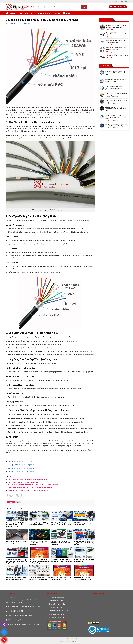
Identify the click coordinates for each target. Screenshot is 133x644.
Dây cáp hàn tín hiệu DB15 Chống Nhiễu (21, 465)
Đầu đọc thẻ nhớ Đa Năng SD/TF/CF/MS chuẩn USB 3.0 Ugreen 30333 (116, 117)
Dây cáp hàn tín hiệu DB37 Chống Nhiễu (21, 471)
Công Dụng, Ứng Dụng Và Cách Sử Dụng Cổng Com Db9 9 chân (115, 87)
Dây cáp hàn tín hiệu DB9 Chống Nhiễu (21, 461)
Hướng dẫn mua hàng (56, 597)
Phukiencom (71, 641)
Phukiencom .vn (25, 23)
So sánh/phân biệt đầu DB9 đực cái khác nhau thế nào (115, 80)
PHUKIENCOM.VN (12, 597)
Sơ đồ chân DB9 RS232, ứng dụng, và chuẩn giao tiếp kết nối (28, 490)
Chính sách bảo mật (55, 607)
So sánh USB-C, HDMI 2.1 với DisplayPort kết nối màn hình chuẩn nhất (115, 108)
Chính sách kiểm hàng (56, 614)
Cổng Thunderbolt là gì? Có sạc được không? (23, 482)
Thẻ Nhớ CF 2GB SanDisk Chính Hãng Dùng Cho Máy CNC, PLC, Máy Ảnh (116, 125)
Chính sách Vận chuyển (57, 604)
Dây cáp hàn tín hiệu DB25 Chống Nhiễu (21, 468)
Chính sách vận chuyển (66, 639)
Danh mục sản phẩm (26, 13)
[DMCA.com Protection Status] (93, 623)
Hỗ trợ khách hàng (44, 13)
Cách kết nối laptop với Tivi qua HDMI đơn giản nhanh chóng (28, 479)
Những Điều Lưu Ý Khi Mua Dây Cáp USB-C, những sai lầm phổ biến (30, 488)
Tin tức (18, 502)
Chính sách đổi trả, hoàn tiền (58, 611)
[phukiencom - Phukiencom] (20, 6)
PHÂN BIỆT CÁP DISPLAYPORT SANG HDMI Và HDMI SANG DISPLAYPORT (33, 485)
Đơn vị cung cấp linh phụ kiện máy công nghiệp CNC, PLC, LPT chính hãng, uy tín (115, 72)
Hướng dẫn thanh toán (56, 617)
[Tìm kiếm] (84, 7)
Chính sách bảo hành (56, 601)
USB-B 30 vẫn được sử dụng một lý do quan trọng (116, 94)
